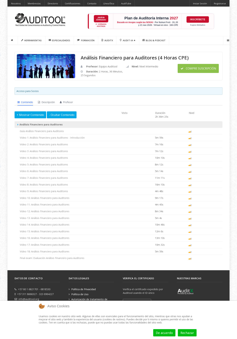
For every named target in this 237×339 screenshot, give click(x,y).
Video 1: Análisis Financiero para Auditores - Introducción (52, 137)
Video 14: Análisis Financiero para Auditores (44, 224)
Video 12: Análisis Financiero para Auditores (44, 211)
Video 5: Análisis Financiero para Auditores (44, 164)
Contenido (26, 102)
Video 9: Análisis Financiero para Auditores (44, 191)
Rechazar (187, 333)
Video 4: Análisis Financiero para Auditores (44, 157)
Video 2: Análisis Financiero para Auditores (44, 144)
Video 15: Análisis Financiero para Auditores (44, 231)
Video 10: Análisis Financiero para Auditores (44, 198)
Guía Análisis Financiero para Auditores (42, 131)
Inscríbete (197, 19)
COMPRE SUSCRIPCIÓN (200, 68)
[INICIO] (12, 40)
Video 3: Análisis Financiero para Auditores (44, 151)
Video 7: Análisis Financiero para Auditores (44, 177)
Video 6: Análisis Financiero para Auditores (44, 171)
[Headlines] (41, 20)
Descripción (48, 102)
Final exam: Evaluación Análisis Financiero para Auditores (52, 258)
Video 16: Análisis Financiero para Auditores (44, 238)
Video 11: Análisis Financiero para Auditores (44, 204)
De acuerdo (164, 333)
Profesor (67, 102)
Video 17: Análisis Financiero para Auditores (44, 244)
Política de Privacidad (83, 289)
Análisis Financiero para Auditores (41, 124)
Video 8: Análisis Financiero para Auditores (44, 184)
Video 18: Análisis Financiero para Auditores (44, 251)
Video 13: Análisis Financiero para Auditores (44, 218)
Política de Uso (79, 294)
